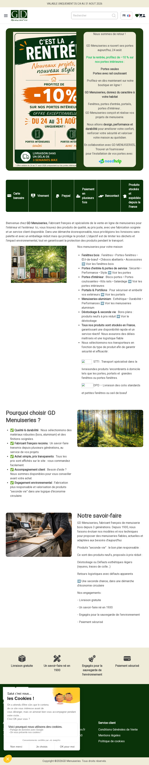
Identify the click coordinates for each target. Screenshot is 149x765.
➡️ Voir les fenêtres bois (98, 264)
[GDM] (19, 15)
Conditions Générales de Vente (118, 729)
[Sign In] (143, 15)
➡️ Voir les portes (119, 272)
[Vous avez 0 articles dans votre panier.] (140, 15)
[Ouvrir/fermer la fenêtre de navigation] (6, 15)
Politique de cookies (111, 741)
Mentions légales (109, 735)
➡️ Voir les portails (113, 294)
